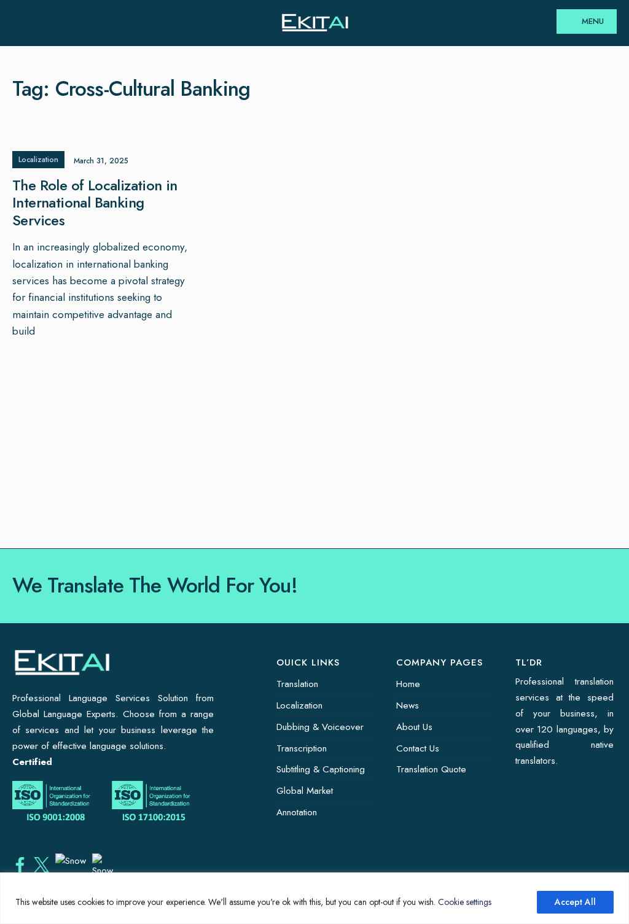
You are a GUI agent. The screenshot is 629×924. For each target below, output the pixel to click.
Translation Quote (431, 769)
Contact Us (417, 748)
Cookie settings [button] (464, 902)
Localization (38, 159)
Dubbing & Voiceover (320, 727)
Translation (297, 684)
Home (408, 684)
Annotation (296, 812)
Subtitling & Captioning (320, 769)
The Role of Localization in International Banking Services (95, 202)
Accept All (575, 902)
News (407, 705)
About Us (414, 727)
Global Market (304, 791)
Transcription (301, 748)
